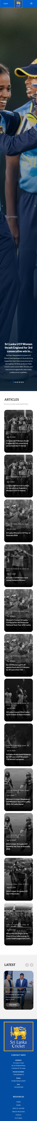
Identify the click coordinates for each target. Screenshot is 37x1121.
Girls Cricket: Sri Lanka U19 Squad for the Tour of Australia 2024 (18, 846)
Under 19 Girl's (11, 705)
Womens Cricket (12, 837)
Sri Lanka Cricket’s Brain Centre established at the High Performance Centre (18, 994)
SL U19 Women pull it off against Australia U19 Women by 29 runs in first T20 (18, 667)
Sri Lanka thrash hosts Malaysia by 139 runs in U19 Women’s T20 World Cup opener (18, 756)
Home (18, 1102)
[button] (35, 206)
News (15, 884)
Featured (9, 432)
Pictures (18, 1118)
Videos (18, 1115)
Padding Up (17, 432)
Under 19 (25, 703)
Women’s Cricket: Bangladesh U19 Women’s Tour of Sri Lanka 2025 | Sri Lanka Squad (18, 801)
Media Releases (18, 524)
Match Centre (18, 1108)
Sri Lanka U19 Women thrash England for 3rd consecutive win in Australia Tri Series (17, 443)
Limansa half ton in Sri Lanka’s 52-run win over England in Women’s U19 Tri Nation (17, 488)
